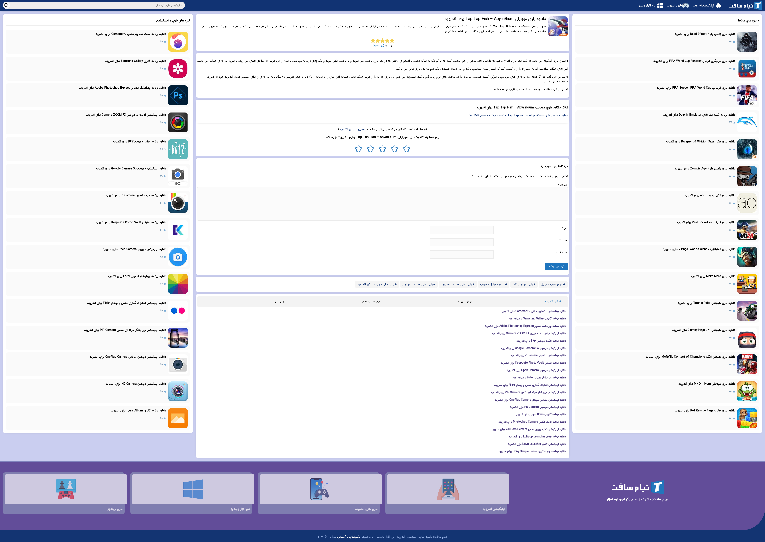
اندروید (360, 129)
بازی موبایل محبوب (492, 284)
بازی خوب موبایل (552, 284)
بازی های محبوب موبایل (417, 284)
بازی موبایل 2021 (523, 284)
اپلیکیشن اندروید (554, 301)
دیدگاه (562, 185)
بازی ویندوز (280, 301)
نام (564, 228)
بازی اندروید (346, 129)
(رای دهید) (378, 45)
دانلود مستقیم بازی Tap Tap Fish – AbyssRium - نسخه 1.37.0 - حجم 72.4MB (518, 115)
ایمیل (563, 240)
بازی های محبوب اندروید (456, 284)
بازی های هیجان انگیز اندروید (375, 284)
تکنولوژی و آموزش (348, 536)
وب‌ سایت (561, 252)
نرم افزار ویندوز (371, 301)
